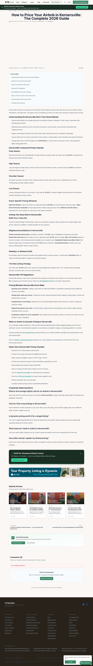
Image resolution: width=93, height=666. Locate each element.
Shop (38, 2)
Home (10, 10)
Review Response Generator (33, 622)
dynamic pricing (66, 325)
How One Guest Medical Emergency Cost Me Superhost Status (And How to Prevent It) (44, 650)
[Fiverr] (87, 604)
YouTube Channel (52, 630)
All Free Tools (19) (30, 617)
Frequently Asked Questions (18, 103)
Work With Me (56, 2)
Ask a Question (31, 542)
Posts (15, 10)
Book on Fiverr (72, 635)
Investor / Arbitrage (9, 628)
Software (24, 2)
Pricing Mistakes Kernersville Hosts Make (21, 92)
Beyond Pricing (30, 332)
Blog (49, 617)
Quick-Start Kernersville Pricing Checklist (21, 99)
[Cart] (65, 2)
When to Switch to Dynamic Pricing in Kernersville (23, 95)
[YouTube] (83, 604)
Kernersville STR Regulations (18, 88)
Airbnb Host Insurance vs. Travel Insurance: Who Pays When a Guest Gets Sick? (75, 648)
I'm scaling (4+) (8, 625)
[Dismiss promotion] (90, 7)
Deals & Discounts (52, 625)
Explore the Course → (19, 460)
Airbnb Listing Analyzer (31, 625)
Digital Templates (73, 620)
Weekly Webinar (52, 635)
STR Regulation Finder (46, 281)
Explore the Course (82, 7)
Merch (70, 622)
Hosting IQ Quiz (8, 630)
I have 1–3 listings (9, 622)
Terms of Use (48, 658)
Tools (17, 2)
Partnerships (72, 628)
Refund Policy (55, 658)
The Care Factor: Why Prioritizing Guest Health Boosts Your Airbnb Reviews (18, 650)
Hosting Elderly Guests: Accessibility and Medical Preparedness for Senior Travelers (45, 648)
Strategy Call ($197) (74, 633)
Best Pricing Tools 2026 (32, 633)
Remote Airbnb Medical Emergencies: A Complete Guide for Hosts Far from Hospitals (74, 650)
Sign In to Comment (46, 578)
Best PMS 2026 (30, 630)
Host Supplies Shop (74, 617)
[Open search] (62, 2)
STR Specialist (10, 603)
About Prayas (8, 633)
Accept (70, 662)
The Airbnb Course (9, 617)
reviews (45, 267)
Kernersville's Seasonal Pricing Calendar (21, 81)
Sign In (69, 2)
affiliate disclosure (20, 662)
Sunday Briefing (51, 638)
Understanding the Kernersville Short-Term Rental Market (25, 77)
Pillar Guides (51, 628)
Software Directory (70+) (32, 628)
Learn (32, 2)
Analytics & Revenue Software (23, 340)
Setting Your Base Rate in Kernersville (20, 84)
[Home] (9, 2)
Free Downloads (52, 622)
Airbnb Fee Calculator (24, 372)
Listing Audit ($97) (73, 630)
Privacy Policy (41, 658)
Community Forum (52, 633)
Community (46, 2)
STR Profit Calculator (24, 376)
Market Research (52, 620)
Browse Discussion (17, 542)
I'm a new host (8, 620)
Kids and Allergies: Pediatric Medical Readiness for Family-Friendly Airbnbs (17, 648)
